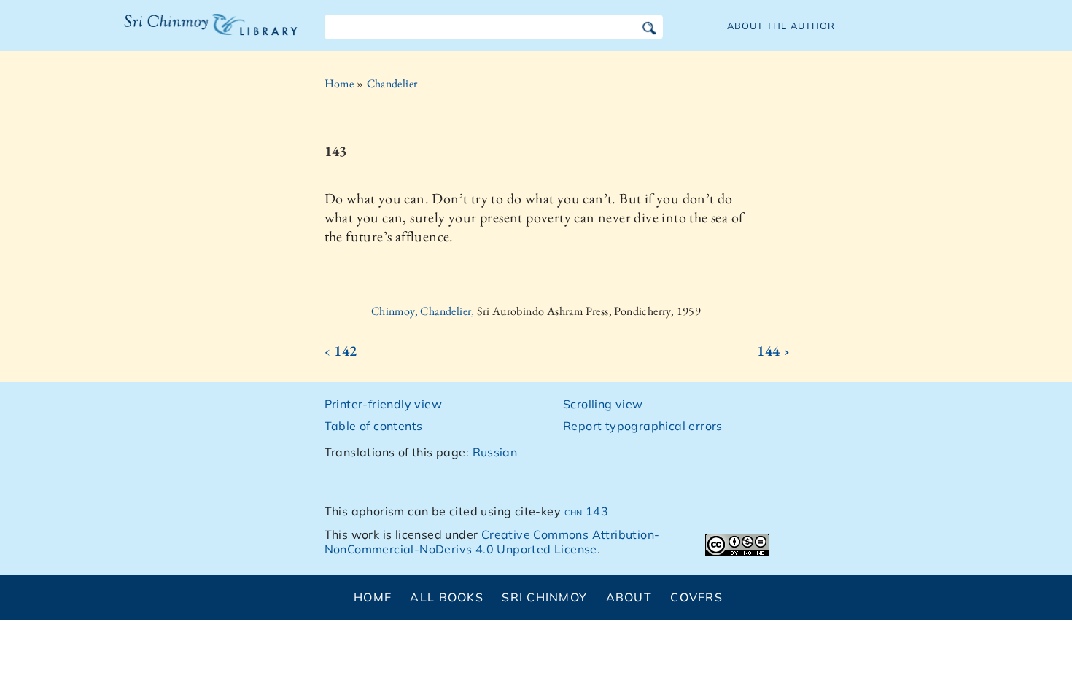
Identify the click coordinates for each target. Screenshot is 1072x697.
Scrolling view (603, 404)
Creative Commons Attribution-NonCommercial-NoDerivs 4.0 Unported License (492, 542)
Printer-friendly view (383, 404)
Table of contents (374, 425)
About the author (781, 25)
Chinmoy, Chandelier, (424, 311)
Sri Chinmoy (544, 597)
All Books (446, 597)
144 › (773, 350)
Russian (495, 452)
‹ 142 (341, 350)
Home (339, 83)
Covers (696, 597)
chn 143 (586, 511)
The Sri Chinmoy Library (181, 33)
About (629, 597)
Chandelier (392, 83)
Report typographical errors (643, 425)
